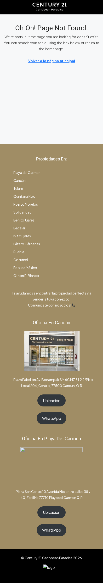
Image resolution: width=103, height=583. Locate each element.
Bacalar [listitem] (19, 228)
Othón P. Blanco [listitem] (26, 275)
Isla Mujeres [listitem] (22, 236)
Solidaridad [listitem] (22, 212)
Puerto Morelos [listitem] (25, 204)
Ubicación (51, 400)
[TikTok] (64, 574)
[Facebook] (39, 574)
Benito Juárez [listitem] (23, 220)
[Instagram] (47, 574)
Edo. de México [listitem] (25, 267)
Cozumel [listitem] (20, 260)
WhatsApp (51, 418)
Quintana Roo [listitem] (24, 196)
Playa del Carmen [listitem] (26, 172)
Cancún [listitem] (19, 180)
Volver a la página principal (51, 61)
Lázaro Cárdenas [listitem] (26, 244)
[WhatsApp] (55, 574)
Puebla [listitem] (18, 252)
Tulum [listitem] (18, 188)
